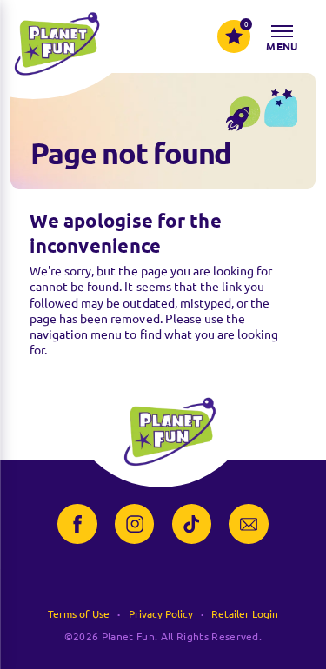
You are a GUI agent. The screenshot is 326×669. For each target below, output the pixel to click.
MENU (281, 46)
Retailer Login (244, 613)
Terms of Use (79, 613)
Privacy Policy (161, 613)
